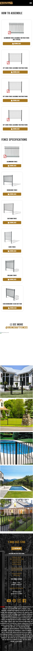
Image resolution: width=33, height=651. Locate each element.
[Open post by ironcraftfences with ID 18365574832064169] (16, 415)
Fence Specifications (16, 570)
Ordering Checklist (16, 568)
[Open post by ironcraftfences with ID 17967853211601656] (16, 515)
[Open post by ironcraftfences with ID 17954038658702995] (16, 348)
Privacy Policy (16, 575)
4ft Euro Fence (16, 561)
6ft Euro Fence (16, 564)
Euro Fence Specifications (16, 559)
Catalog (17, 548)
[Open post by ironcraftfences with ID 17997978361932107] (16, 448)
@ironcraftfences (16, 327)
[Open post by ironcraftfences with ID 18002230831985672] (16, 481)
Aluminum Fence (16, 557)
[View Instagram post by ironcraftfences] (31, 362)
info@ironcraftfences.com (16, 588)
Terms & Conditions (16, 573)
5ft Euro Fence (16, 562)
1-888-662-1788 (16, 542)
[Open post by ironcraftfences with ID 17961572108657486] (16, 381)
